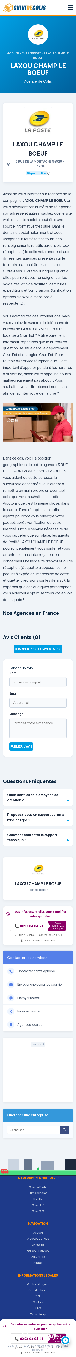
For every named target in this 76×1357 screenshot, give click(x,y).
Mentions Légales (38, 1284)
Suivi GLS (38, 1211)
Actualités (38, 1257)
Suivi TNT (38, 1199)
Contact (38, 1263)
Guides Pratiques (38, 1250)
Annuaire (38, 1245)
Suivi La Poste (38, 1187)
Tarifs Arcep (38, 1314)
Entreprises (32, 53)
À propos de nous (38, 1239)
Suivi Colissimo (38, 1193)
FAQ (38, 1308)
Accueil (13, 53)
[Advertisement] (38, 1072)
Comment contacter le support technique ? (32, 837)
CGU (38, 1296)
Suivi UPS (38, 1205)
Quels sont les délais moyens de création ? (32, 797)
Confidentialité (38, 1290)
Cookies (38, 1302)
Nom (12, 673)
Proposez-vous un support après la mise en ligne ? (35, 817)
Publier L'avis (21, 746)
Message (16, 714)
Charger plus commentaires (38, 649)
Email (13, 693)
